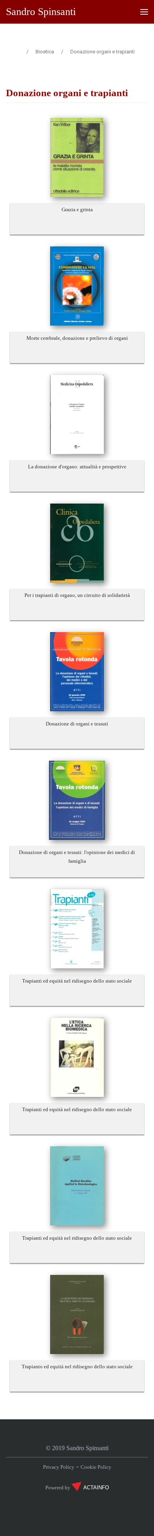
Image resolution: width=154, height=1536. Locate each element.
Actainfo (96, 1488)
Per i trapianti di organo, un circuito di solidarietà (77, 595)
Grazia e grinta (77, 209)
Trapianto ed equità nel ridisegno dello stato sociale (77, 1366)
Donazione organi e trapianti (102, 52)
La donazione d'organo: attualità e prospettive (77, 467)
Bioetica (45, 52)
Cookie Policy (96, 1467)
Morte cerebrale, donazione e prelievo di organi (77, 338)
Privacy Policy (58, 1467)
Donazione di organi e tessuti (77, 724)
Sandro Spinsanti (41, 11)
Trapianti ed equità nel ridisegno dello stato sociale (77, 981)
